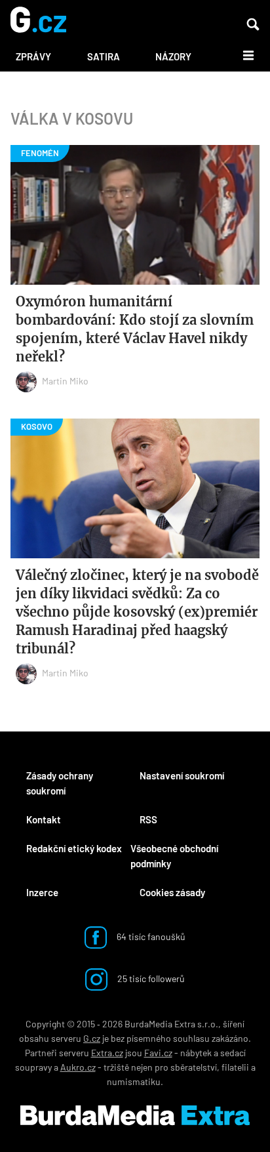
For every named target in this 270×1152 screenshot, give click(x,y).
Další (240, 54)
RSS (148, 819)
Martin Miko (65, 380)
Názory (173, 56)
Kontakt (43, 819)
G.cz (91, 1038)
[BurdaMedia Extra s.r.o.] (135, 1115)
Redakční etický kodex (74, 848)
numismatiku (134, 1081)
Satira (103, 56)
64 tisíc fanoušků (150, 936)
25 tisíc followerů (150, 978)
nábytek (196, 1052)
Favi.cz (158, 1052)
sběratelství (193, 1067)
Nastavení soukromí (182, 775)
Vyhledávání (253, 24)
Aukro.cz (78, 1067)
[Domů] (38, 21)
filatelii (235, 1067)
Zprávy (33, 56)
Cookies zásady (172, 892)
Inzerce (42, 892)
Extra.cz (107, 1052)
